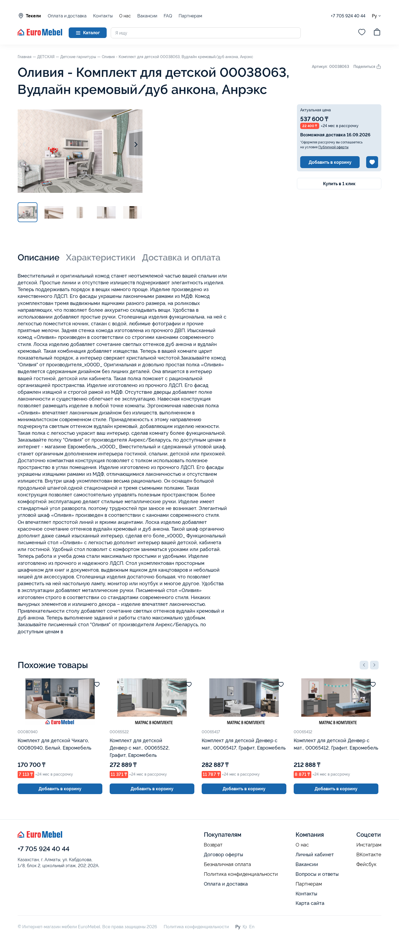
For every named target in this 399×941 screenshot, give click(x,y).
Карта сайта (310, 903)
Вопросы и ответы (317, 874)
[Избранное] (361, 33)
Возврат (213, 845)
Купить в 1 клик (339, 183)
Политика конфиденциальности (241, 874)
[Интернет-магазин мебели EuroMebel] (40, 34)
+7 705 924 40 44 (348, 15)
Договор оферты (223, 854)
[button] (364, 665)
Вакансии (147, 15)
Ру (374, 15)
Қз (245, 926)
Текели (33, 15)
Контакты (103, 15)
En (251, 926)
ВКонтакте (368, 854)
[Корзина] (377, 33)
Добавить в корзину (330, 162)
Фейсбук (366, 864)
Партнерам (190, 15)
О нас (125, 16)
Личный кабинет (315, 854)
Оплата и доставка (67, 15)
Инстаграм (368, 845)
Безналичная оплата (227, 864)
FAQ (168, 15)
